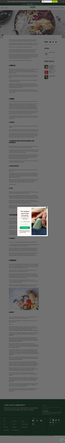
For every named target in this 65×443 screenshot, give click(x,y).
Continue (54, 1)
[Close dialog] (46, 207)
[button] (47, 1)
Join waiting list (25, 227)
